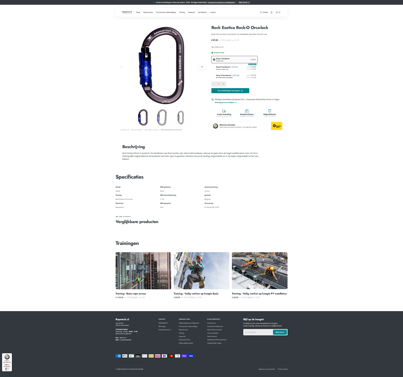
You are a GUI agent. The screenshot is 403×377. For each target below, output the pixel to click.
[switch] (7, 369)
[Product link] (143, 275)
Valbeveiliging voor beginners (189, 323)
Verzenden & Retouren (215, 326)
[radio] (234, 59)
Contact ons (211, 323)
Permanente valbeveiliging (188, 326)
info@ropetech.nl (164, 330)
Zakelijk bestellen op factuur (217, 340)
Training (181, 333)
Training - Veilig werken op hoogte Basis (196, 293)
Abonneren (280, 332)
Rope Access (183, 330)
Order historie (212, 336)
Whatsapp (162, 326)
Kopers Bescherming (214, 330)
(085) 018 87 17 (244, 2)
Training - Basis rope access (131, 293)
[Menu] (10, 354)
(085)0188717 (163, 323)
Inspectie (182, 336)
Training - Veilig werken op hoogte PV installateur (259, 293)
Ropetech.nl (125, 130)
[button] (264, 12)
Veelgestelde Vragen (214, 343)
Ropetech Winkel (136, 130)
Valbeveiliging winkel (186, 343)
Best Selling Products (152, 130)
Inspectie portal (184, 340)
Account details (212, 333)
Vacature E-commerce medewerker (221, 2)
